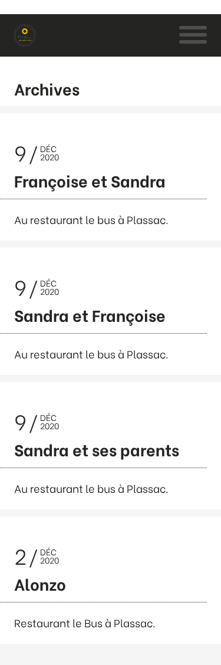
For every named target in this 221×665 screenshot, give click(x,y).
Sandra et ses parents (96, 448)
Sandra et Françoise (90, 314)
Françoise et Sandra (90, 180)
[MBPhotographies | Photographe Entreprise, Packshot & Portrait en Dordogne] (25, 35)
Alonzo (40, 583)
